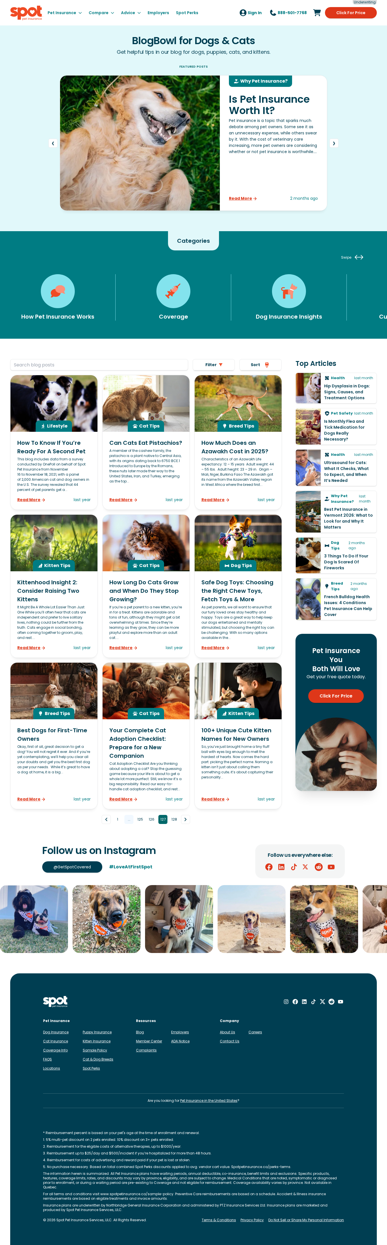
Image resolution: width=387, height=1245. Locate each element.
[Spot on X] (306, 867)
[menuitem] (64, 12)
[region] (193, 919)
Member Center (149, 1041)
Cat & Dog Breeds (98, 1059)
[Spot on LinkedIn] (281, 867)
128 (174, 819)
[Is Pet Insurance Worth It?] (193, 143)
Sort (255, 365)
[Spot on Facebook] (268, 867)
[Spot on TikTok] (293, 867)
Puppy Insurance (97, 1032)
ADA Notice (180, 1041)
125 (140, 819)
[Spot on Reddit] (318, 867)
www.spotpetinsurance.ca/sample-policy (136, 1194)
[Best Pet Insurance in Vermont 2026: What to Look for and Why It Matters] (336, 512)
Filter (211, 365)
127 (163, 819)
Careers (255, 1032)
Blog (140, 1032)
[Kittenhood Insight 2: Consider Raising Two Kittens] (54, 586)
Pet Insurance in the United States (208, 1100)
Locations (51, 1068)
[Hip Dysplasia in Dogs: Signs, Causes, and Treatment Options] (336, 388)
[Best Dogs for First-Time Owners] (54, 735)
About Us (227, 1032)
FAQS (47, 1059)
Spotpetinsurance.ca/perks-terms (260, 1166)
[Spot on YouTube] (331, 867)
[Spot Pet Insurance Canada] (55, 1002)
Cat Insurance (55, 1041)
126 (151, 819)
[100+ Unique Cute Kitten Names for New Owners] (238, 735)
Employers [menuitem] (158, 13)
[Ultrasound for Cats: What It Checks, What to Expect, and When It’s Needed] (336, 467)
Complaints (146, 1050)
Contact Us (229, 1041)
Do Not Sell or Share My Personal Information (306, 1220)
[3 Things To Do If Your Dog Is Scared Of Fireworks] (336, 555)
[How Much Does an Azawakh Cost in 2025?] (238, 442)
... (129, 819)
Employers (180, 1032)
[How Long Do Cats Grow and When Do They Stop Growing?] (146, 586)
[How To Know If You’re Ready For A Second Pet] (54, 442)
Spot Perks (91, 1068)
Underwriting (365, 2)
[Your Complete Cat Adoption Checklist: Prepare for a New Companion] (146, 735)
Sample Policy (95, 1050)
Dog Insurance (56, 1032)
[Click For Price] (317, 12)
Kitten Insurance (96, 1041)
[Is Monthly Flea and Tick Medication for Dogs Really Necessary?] (336, 426)
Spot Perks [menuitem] (187, 13)
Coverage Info (55, 1050)
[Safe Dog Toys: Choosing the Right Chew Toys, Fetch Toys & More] (238, 586)
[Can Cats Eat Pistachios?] (146, 442)
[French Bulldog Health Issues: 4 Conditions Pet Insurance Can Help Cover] (336, 599)
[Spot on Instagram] (286, 1001)
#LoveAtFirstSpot (130, 867)
